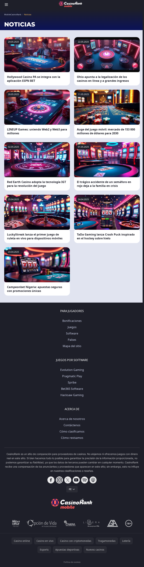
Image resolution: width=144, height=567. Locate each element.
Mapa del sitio (72, 346)
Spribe (72, 382)
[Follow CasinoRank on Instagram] (59, 479)
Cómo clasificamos (72, 431)
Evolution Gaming (72, 370)
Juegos (72, 327)
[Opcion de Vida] (42, 523)
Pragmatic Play (72, 376)
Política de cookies (72, 562)
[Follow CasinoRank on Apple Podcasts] (93, 479)
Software (72, 333)
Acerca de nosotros (72, 419)
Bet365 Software (72, 389)
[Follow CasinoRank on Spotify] (84, 479)
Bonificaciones (72, 321)
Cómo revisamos (72, 438)
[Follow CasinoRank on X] (67, 479)
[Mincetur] (16, 523)
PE (70, 489)
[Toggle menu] (6, 4)
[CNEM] (70, 523)
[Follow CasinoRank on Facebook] (50, 479)
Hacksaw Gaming (72, 395)
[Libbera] (91, 523)
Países (72, 340)
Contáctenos (72, 425)
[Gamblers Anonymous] (112, 523)
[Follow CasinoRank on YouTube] (76, 479)
